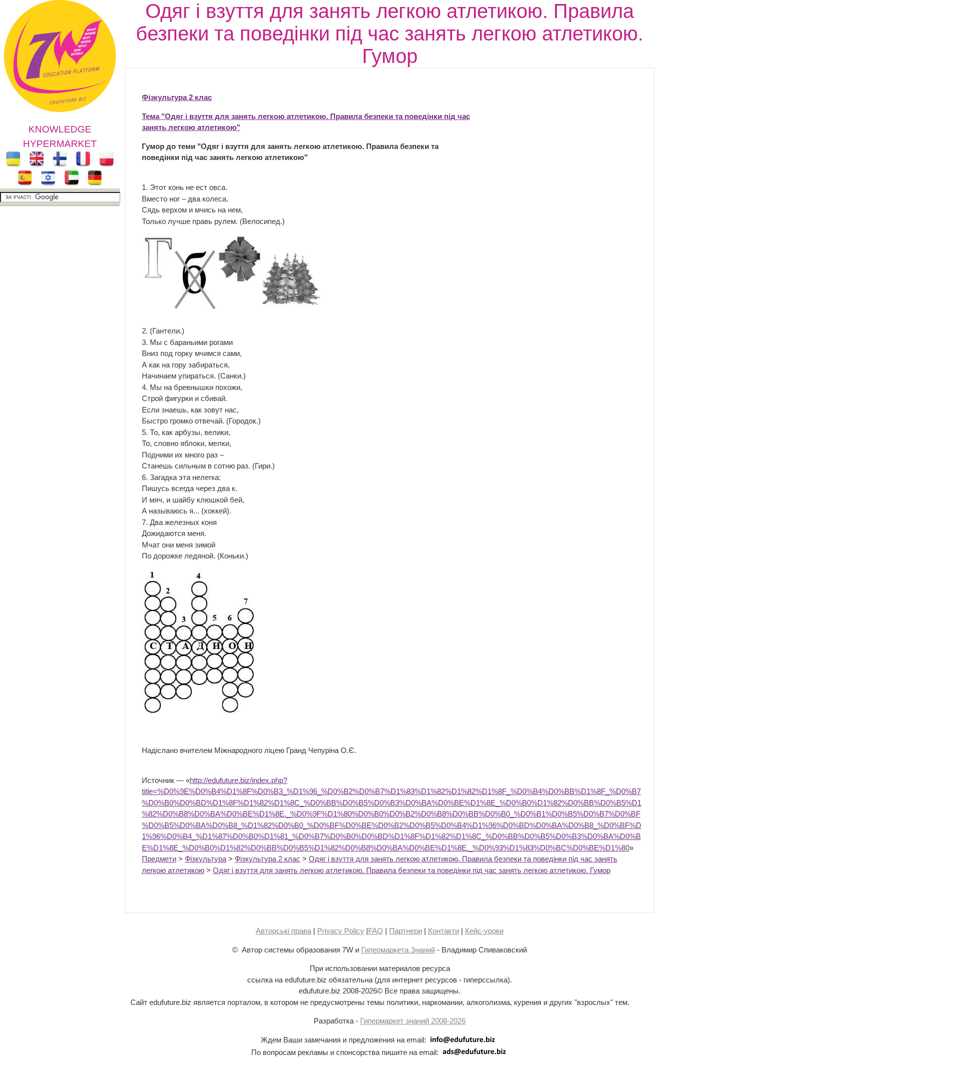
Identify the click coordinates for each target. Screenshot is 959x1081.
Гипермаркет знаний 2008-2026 (413, 1020)
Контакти (443, 930)
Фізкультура (205, 858)
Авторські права (283, 930)
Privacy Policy (340, 930)
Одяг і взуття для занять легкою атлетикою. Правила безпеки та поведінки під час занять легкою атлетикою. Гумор (411, 870)
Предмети (159, 858)
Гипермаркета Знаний (398, 950)
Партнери (405, 930)
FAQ (375, 930)
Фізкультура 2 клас (177, 97)
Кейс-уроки (484, 930)
